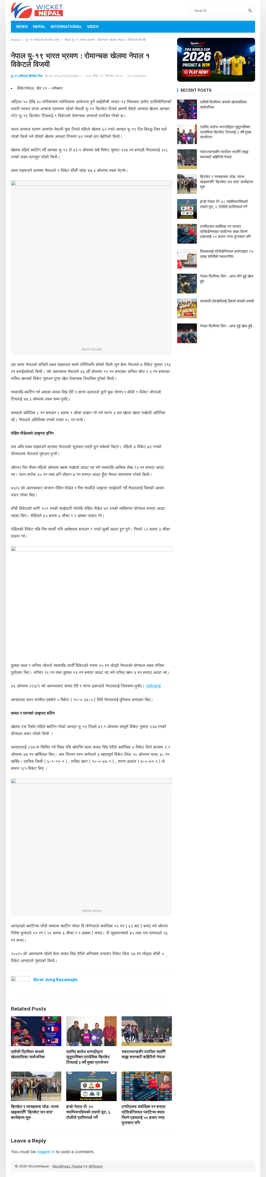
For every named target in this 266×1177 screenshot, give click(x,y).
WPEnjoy (96, 1166)
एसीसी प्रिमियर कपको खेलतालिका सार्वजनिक (28, 1054)
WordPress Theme (67, 1166)
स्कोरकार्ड (153, 685)
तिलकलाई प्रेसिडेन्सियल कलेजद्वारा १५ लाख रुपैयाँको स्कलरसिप (227, 254)
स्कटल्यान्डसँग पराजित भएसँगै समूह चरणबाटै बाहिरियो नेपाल (143, 1054)
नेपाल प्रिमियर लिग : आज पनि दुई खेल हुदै (226, 279)
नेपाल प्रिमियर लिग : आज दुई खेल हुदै (226, 325)
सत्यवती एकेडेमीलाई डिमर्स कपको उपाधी (227, 301)
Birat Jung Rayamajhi (62, 76)
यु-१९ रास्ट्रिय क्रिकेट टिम (42, 40)
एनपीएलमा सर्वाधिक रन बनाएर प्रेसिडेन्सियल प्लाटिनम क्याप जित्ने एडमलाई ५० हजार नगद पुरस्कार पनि (143, 1114)
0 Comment (137, 76)
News (22, 26)
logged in (46, 1151)
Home (15, 40)
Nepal (39, 26)
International (66, 26)
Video (93, 26)
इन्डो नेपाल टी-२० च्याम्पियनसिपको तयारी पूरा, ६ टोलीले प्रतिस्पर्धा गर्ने (88, 1112)
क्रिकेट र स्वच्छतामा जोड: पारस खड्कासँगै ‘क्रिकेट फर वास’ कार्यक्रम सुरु (35, 1112)
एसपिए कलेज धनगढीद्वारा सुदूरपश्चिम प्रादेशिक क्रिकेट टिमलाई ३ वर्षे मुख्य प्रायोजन (88, 1057)
